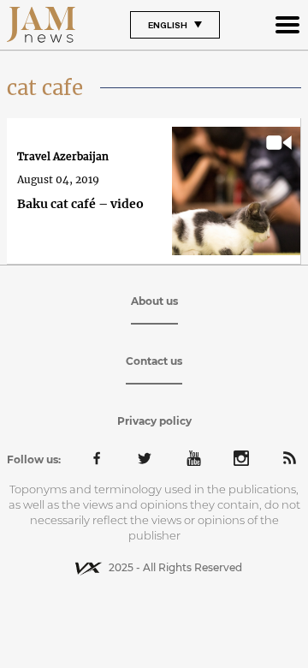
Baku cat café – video (80, 204)
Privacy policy (154, 421)
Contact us (154, 361)
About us (154, 301)
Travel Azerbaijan (63, 156)
